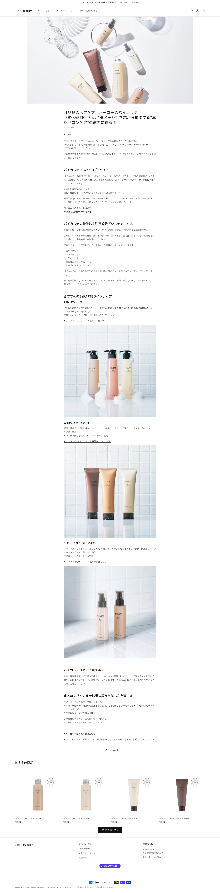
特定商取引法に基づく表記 (105, 887)
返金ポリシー (69, 887)
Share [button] (69, 134)
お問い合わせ (139, 739)
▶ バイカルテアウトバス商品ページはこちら (85, 561)
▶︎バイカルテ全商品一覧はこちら (79, 733)
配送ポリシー (89, 887)
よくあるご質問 (85, 844)
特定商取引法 (84, 857)
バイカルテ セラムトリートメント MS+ (174, 818)
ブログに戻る (112, 749)
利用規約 (80, 887)
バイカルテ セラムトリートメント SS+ (126, 818)
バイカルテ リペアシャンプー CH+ (28, 818)
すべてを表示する (110, 830)
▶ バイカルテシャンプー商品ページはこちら (85, 321)
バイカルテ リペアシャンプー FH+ (76, 818)
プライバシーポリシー (88, 853)
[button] (62, 10)
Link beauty (25, 887)
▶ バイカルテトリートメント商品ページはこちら (87, 441)
